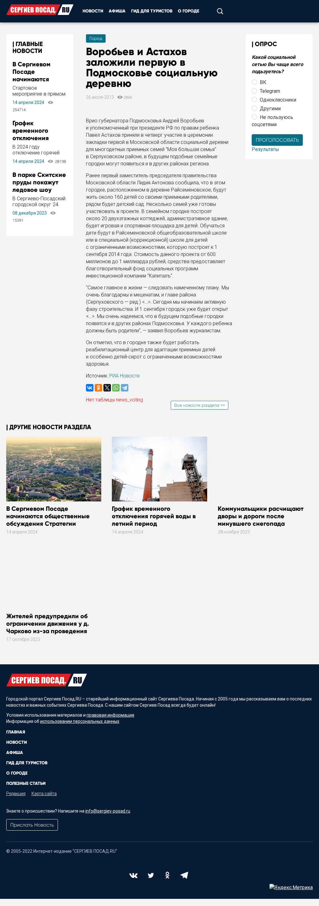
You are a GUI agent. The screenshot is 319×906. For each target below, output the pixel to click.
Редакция (16, 793)
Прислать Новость (32, 825)
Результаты (265, 149)
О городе (188, 11)
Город (95, 38)
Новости (93, 11)
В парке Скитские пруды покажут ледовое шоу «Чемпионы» (39, 186)
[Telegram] (124, 387)
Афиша (117, 11)
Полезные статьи (25, 783)
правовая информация (110, 715)
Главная (15, 732)
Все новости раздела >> (199, 405)
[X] (107, 387)
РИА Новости (124, 376)
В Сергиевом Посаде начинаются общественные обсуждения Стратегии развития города (48, 520)
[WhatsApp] (116, 387)
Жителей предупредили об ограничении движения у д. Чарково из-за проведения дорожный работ (47, 627)
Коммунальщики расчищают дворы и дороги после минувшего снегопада (260, 516)
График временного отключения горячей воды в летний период (35, 138)
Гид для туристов (151, 11)
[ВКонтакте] (89, 387)
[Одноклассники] (98, 387)
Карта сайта (44, 793)
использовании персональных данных (79, 721)
